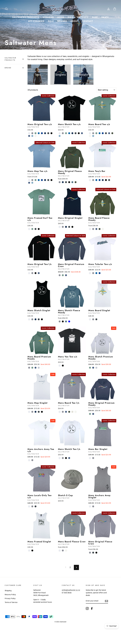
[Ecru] (35, 136)
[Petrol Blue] (29, 136)
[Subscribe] (106, 601)
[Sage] (35, 133)
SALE (51, 21)
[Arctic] (39, 133)
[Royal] (42, 133)
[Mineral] (42, 368)
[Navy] (45, 133)
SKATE (105, 17)
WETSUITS (83, 17)
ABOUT (74, 21)
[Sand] (72, 412)
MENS (60, 17)
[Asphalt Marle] (48, 133)
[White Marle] (39, 368)
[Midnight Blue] (69, 321)
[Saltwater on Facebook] (91, 608)
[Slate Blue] (72, 182)
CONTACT (87, 21)
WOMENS (48, 17)
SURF (95, 17)
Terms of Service (11, 602)
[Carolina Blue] (59, 136)
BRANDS (62, 21)
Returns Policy (10, 594)
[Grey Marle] (32, 133)
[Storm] (69, 275)
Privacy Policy (10, 598)
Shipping (8, 590)
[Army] (112, 133)
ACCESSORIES (36, 21)
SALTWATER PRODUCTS (25, 17)
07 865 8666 (66, 593)
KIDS (70, 17)
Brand (8, 68)
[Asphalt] (109, 180)
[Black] (51, 133)
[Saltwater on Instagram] (87, 608)
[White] (29, 133)
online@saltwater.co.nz (71, 590)
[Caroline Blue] (32, 136)
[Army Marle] (39, 136)
